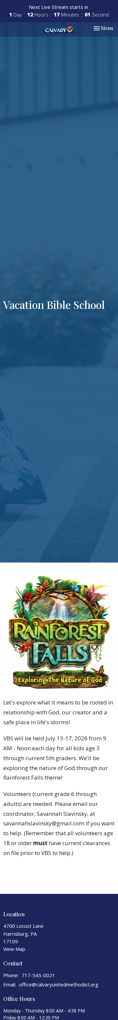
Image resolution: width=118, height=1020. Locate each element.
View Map (14, 949)
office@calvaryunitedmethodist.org (58, 984)
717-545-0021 (38, 975)
